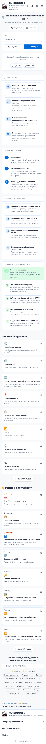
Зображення (17, 682)
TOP (3, 703)
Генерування (10, 690)
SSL (23, 694)
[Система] (37, 6)
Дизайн (7, 682)
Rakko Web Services (11, 728)
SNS (19, 690)
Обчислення (21, 686)
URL (5, 35)
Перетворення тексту (11, 675)
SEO (32, 675)
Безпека (39, 675)
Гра (28, 694)
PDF (12, 686)
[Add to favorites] (41, 343)
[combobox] (24, 665)
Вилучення (27, 690)
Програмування (11, 679)
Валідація (37, 690)
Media (5, 735)
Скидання (14, 47)
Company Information (12, 721)
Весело (34, 694)
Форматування (14, 694)
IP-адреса (38, 686)
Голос (30, 686)
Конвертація (30, 679)
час (39, 679)
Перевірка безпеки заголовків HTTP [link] (16, 706)
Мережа (25, 675)
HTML (22, 679)
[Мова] (32, 6)
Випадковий (29, 682)
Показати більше (23, 478)
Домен (38, 682)
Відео (6, 686)
